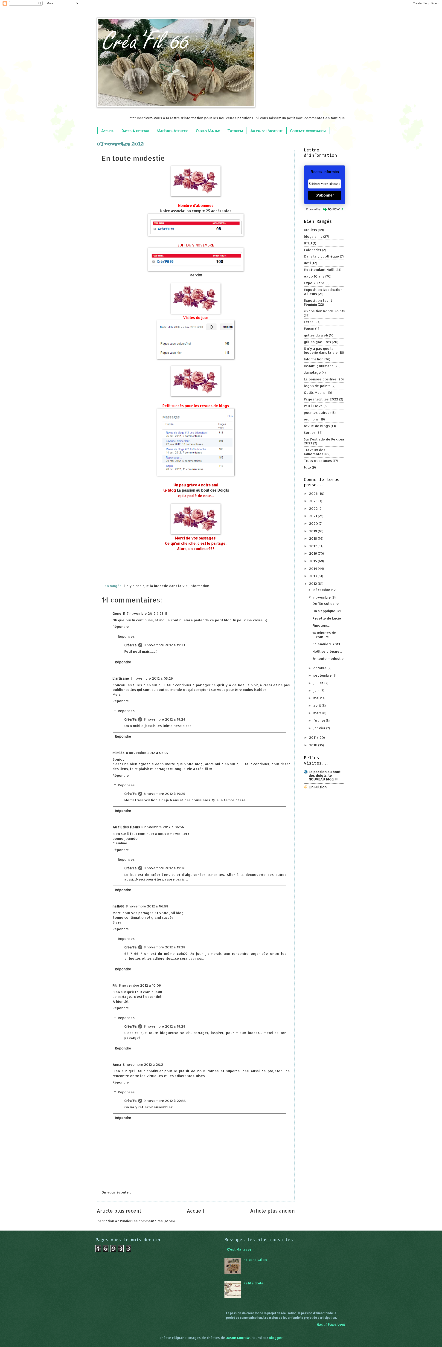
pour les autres (316, 412)
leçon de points (317, 386)
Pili (115, 985)
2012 (313, 583)
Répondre (121, 626)
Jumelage (312, 372)
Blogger (275, 1337)
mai (316, 698)
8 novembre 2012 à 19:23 (164, 645)
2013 (313, 576)
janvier (319, 728)
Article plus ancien (272, 1211)
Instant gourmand (319, 366)
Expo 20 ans (314, 283)
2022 (314, 508)
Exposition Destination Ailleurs (323, 291)
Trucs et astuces (318, 460)
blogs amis (313, 236)
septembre (323, 675)
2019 (313, 531)
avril (317, 705)
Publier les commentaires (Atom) (147, 1221)
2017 (313, 546)
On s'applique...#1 (326, 611)
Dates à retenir (135, 130)
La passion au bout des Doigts (203, 490)
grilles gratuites (317, 342)
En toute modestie (328, 658)
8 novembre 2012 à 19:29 (164, 1026)
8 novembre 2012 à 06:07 (147, 752)
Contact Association (308, 130)
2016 (313, 553)
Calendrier (312, 250)
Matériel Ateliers (172, 130)
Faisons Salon (255, 1259)
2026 (314, 493)
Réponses (126, 636)
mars (317, 713)
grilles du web (316, 335)
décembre (322, 590)
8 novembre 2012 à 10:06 (140, 985)
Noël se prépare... (327, 651)
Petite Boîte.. (254, 1283)
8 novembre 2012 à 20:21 (144, 1064)
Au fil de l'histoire (266, 130)
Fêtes (309, 322)
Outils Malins (208, 130)
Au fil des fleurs (126, 827)
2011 (313, 737)
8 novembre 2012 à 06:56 (162, 827)
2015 (313, 561)
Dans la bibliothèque (321, 256)
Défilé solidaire (325, 603)
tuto (307, 467)
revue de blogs (317, 426)
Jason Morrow (238, 1337)
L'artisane (121, 678)
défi (307, 263)
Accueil (107, 130)
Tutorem (235, 130)
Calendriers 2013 (326, 644)
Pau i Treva (313, 406)
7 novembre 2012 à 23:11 (147, 613)
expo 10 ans (314, 276)
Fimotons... (321, 625)
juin (316, 690)
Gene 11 (119, 613)
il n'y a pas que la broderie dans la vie (155, 586)
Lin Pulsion (318, 787)
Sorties (310, 432)
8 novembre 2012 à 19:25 (164, 793)
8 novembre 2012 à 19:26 (164, 868)
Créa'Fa (130, 645)
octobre (320, 668)
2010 (313, 745)
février (319, 720)
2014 (313, 568)
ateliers (310, 230)
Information (199, 586)
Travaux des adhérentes (314, 452)
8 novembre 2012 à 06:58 (147, 906)
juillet (318, 683)
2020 (314, 523)
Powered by (313, 209)
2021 (313, 516)
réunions (311, 419)
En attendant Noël (319, 269)
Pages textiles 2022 (321, 399)
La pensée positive (320, 379)
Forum (309, 328)
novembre (322, 597)
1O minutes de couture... (324, 635)
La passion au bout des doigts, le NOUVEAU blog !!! (324, 775)
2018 (313, 538)
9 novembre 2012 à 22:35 (165, 1100)
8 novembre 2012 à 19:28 (164, 947)
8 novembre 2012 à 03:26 (152, 678)
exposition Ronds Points (324, 311)
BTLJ (308, 243)
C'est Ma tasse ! (240, 1249)
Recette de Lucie (326, 618)
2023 (313, 501)
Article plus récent (119, 1211)
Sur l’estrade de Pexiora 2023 (324, 441)
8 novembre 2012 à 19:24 (164, 719)
